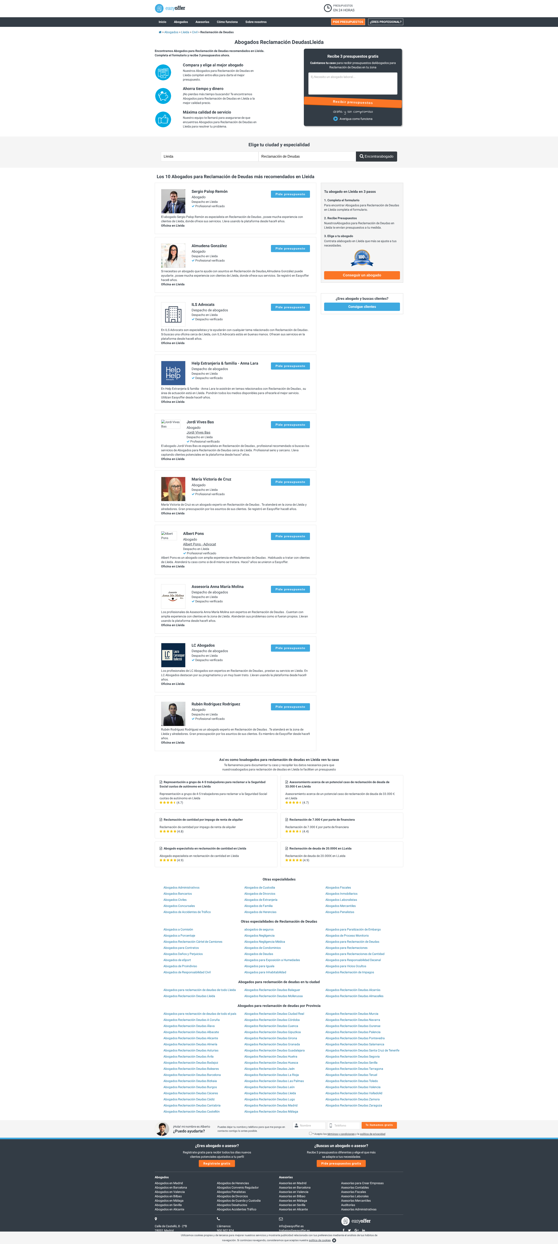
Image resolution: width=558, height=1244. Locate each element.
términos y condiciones (341, 1133)
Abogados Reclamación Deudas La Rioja (271, 1075)
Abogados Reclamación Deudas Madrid (271, 1105)
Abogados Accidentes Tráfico (236, 1209)
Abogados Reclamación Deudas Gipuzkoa (272, 1032)
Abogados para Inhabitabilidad (265, 972)
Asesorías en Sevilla (292, 1205)
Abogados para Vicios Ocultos (345, 966)
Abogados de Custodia (259, 887)
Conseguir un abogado (362, 275)
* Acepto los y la (349, 1133)
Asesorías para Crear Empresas (362, 1183)
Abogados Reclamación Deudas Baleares (191, 1068)
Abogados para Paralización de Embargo (353, 929)
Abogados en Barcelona (171, 1187)
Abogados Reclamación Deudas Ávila (188, 1056)
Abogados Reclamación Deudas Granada (272, 1044)
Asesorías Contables (355, 1187)
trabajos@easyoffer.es (294, 1230)
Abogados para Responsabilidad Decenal (353, 960)
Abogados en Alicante (169, 1209)
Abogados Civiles (175, 899)
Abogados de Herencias (260, 912)
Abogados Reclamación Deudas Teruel (351, 1075)
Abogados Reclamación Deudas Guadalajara (274, 1050)
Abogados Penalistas (339, 912)
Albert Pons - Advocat (199, 544)
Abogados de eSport (177, 960)
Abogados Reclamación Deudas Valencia (353, 1087)
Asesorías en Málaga (293, 1200)
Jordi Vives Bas (198, 432)
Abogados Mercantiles (340, 906)
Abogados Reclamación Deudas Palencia (353, 1032)
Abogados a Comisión (178, 929)
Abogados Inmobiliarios (341, 893)
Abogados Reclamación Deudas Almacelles (354, 996)
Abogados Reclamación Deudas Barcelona (192, 1075)
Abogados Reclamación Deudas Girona (270, 1038)
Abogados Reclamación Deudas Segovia (352, 1056)
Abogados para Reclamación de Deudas (352, 941)
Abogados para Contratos (181, 947)
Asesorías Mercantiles (356, 1200)
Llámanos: (224, 1226)
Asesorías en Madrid (292, 1183)
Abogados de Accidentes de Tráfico (187, 912)
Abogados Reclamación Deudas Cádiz (189, 1099)
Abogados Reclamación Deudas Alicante (190, 1038)
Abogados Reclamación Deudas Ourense (352, 1026)
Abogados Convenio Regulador (238, 1187)
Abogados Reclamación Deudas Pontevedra (355, 1038)
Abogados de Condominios (262, 947)
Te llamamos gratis (379, 1125)
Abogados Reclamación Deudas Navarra (352, 1020)
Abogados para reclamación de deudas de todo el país (199, 1013)
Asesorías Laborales (355, 1196)
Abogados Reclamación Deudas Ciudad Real (274, 1013)
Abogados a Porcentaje (179, 935)
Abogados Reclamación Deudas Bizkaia (190, 1081)
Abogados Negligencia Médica (264, 941)
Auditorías (348, 1205)
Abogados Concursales (179, 906)
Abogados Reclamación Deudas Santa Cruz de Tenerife (362, 1050)
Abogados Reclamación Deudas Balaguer (272, 990)
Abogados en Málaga (169, 1200)
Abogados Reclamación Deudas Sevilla (351, 1062)
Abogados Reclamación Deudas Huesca (271, 1062)
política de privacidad (372, 1133)
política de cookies (320, 1240)
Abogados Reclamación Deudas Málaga (271, 1111)
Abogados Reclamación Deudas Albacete (191, 1032)
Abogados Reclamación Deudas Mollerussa (273, 996)
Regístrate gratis (216, 1163)
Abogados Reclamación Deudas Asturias (190, 1050)
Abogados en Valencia (170, 1192)
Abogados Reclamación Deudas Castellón (191, 1111)
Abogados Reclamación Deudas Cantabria (192, 1105)
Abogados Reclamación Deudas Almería (190, 1044)
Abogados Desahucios (232, 1205)
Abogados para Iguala (259, 966)
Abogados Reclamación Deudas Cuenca (271, 1026)
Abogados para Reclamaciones (346, 947)
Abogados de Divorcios (259, 893)
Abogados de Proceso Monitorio (347, 935)
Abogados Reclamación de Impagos (349, 972)
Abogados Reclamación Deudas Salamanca (354, 1044)
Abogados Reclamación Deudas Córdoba (272, 1020)
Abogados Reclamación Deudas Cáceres (190, 1093)
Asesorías (286, 1177)
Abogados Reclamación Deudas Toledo (351, 1081)
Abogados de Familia (258, 906)
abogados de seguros (259, 929)
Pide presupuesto (290, 194)
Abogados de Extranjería (260, 899)
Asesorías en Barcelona (295, 1187)
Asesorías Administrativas (358, 1209)
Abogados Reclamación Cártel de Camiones (192, 941)
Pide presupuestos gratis (341, 1163)
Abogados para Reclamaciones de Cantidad (354, 954)
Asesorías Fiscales (353, 1192)
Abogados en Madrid (169, 1183)
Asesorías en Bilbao (292, 1196)
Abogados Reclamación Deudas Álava (189, 1026)
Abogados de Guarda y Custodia (239, 1200)
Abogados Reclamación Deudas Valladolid (353, 1093)
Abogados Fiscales (338, 887)
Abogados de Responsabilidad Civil (187, 972)
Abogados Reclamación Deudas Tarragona (354, 1068)
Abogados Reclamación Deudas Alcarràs (352, 990)
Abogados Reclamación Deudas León (269, 1087)
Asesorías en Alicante (293, 1209)
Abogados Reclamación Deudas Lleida (189, 996)
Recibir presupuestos (353, 102)
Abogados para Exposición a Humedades (272, 960)
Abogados (162, 1177)
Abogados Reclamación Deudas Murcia (351, 1013)
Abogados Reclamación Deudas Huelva (270, 1056)
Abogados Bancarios (177, 893)
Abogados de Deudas (258, 954)
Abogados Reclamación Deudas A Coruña (191, 1020)
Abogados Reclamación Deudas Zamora (352, 1099)
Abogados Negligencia (259, 935)
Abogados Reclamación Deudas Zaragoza (353, 1105)
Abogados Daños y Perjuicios (183, 954)
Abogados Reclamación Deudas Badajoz (190, 1062)
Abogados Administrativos (181, 887)
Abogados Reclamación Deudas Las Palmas (274, 1081)
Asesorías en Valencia (293, 1192)
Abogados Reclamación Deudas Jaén (269, 1068)
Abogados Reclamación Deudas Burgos (190, 1087)
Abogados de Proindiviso (180, 966)
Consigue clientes (362, 307)
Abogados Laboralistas (341, 899)
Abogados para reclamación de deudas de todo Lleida (199, 990)
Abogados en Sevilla (168, 1205)
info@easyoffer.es (291, 1226)
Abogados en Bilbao (168, 1196)
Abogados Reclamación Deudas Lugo (269, 1099)
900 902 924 (225, 1230)
